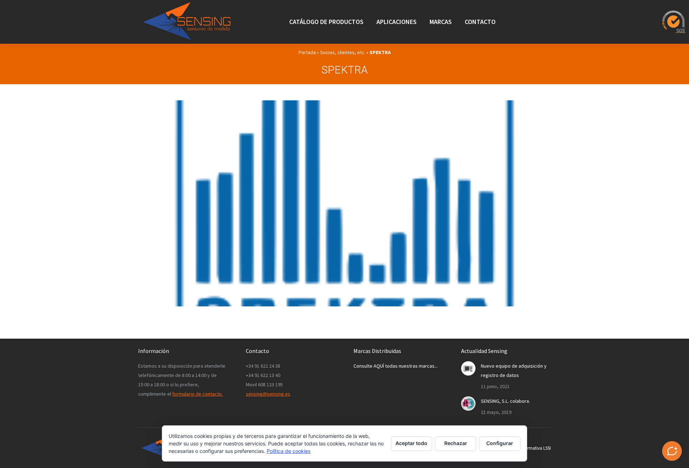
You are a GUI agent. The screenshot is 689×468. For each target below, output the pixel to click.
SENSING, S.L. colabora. (505, 401)
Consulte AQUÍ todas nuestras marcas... (395, 366)
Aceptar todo (411, 443)
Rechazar (455, 443)
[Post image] (468, 368)
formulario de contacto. (197, 394)
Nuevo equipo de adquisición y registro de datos (514, 370)
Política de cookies (288, 451)
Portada (307, 52)
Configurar (499, 443)
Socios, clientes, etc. (342, 52)
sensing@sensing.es (268, 394)
